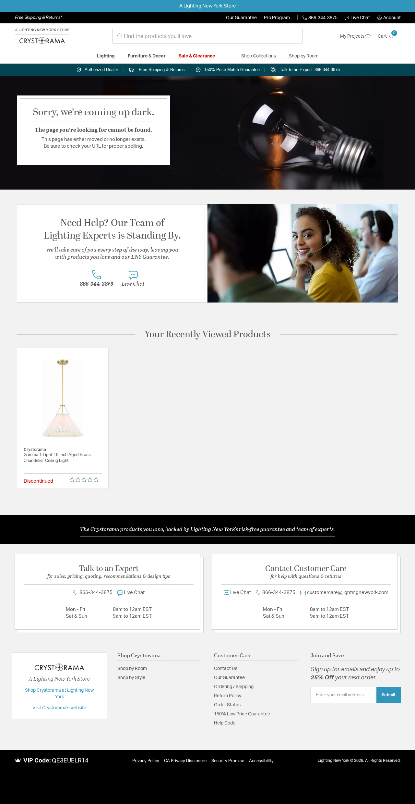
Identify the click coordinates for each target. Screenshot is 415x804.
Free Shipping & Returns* (38, 17)
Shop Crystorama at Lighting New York (59, 693)
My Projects (352, 36)
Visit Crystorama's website (59, 708)
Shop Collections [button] (258, 56)
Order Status (227, 705)
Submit (389, 695)
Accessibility (261, 761)
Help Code (224, 723)
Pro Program (277, 18)
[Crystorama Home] (42, 36)
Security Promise (227, 761)
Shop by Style (131, 677)
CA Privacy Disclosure (185, 761)
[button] (389, 18)
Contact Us (225, 668)
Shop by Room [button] (303, 56)
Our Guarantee (241, 18)
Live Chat (360, 18)
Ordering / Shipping (234, 687)
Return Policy (227, 696)
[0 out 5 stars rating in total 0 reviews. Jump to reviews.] (86, 479)
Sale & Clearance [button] (197, 56)
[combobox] (207, 36)
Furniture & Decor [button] (147, 56)
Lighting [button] (106, 56)
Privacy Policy (145, 761)
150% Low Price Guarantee (242, 714)
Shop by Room (132, 668)
